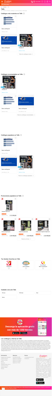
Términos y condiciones (45, 387)
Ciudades (4, 7)
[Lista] (47, 2)
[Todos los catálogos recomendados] (24, 74)
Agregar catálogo (4, 367)
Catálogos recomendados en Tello (12, 74)
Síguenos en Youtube (17, 361)
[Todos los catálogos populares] (21, 135)
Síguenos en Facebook (17, 358)
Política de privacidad (5, 388)
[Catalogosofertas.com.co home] (8, 1)
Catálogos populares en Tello (10, 135)
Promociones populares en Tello (11, 196)
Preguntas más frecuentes (6, 357)
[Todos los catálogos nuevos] (24, 13)
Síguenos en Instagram (17, 359)
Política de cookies (12, 388)
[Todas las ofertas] (23, 196)
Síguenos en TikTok (16, 362)
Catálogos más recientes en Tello (11, 13)
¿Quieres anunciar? (4, 358)
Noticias (2, 368)
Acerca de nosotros (4, 365)
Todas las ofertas (4, 360)
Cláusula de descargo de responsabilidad (32, 387)
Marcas (2, 361)
